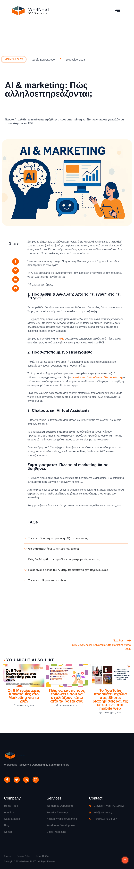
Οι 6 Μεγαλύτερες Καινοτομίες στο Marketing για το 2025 (24, 696)
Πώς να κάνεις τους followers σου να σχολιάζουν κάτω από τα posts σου (67, 696)
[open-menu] (117, 10)
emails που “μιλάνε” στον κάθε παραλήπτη (97, 377)
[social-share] (15, 261)
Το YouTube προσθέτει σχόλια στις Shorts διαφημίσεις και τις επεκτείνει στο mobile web (110, 699)
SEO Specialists (37, 13)
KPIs (61, 338)
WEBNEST (39, 9)
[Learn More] (124, 860)
